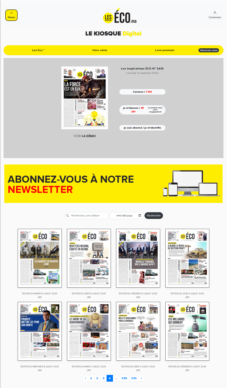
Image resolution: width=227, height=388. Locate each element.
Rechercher (154, 216)
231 (134, 378)
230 (124, 378)
